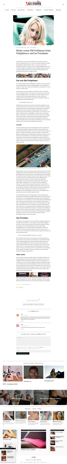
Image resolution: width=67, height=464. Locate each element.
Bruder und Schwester (60, 446)
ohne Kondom (29, 304)
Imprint (34, 462)
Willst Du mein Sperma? (57, 421)
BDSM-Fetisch (23, 47)
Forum (14, 10)
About (21, 462)
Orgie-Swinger (33, 47)
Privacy (38, 462)
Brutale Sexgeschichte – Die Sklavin (60, 437)
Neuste (28, 47)
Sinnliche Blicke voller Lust (10, 452)
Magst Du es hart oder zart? (20, 419)
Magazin (38, 10)
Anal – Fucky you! (6, 421)
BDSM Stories (29, 102)
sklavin (41, 304)
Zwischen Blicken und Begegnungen (10, 457)
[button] (45, 347)
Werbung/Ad (30, 462)
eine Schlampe (38, 235)
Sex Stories (21, 10)
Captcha (44, 347)
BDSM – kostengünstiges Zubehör (10, 384)
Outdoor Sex (36, 304)
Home (7, 10)
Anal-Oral (18, 47)
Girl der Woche (48, 10)
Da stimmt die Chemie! (7, 439)
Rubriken (30, 10)
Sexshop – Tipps (44, 462)
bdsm (25, 304)
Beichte (58, 10)
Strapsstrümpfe (39, 93)
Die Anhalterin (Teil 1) (49, 380)
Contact (25, 462)
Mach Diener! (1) (27, 381)
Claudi (22, 314)
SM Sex (30, 63)
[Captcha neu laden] (45, 347)
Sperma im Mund (43, 421)
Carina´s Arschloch (31, 421)
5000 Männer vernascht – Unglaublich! (28, 449)
